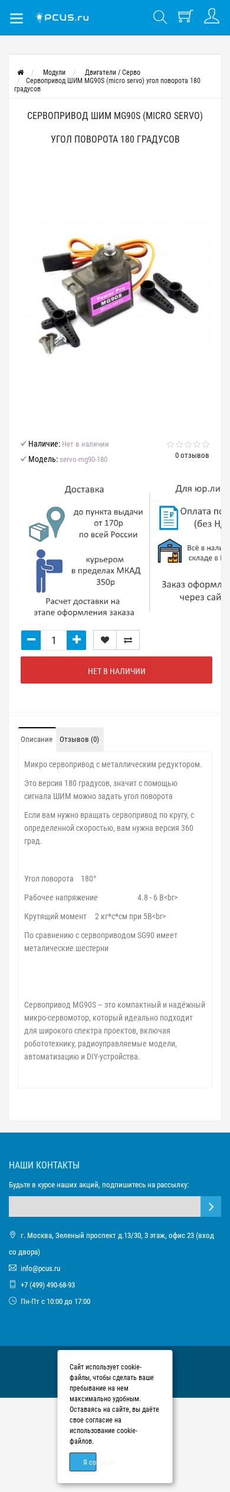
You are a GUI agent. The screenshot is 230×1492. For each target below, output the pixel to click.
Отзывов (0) (79, 739)
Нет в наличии (117, 671)
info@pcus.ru (40, 1268)
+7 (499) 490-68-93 (48, 1284)
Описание (36, 739)
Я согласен (90, 1462)
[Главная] (20, 72)
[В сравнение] (128, 640)
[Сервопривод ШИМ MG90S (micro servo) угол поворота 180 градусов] (115, 293)
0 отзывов (192, 455)
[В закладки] (105, 640)
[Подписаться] (211, 1206)
